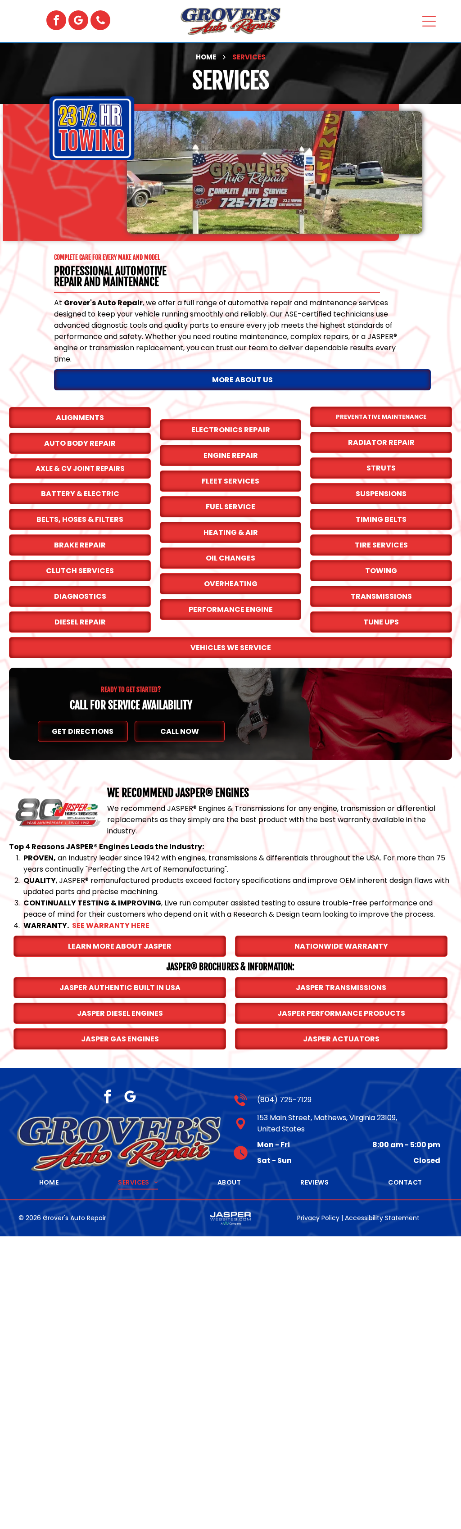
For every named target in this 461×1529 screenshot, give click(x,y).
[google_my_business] (78, 21)
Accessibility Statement (382, 1217)
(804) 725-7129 (284, 1100)
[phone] (100, 21)
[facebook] (56, 21)
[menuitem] (49, 1182)
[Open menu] (429, 21)
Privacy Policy (318, 1217)
